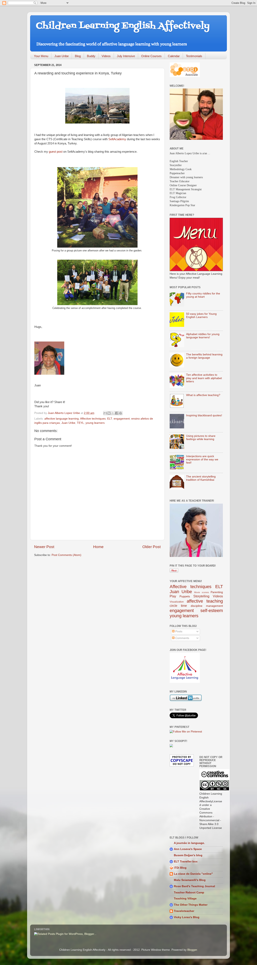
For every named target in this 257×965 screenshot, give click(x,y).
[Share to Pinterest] (120, 413)
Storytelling (201, 596)
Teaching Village (185, 898)
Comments (181, 638)
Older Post (151, 547)
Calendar (174, 56)
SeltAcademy (117, 139)
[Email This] (105, 413)
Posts (178, 631)
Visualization (177, 601)
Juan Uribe (61, 56)
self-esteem (211, 610)
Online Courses (151, 56)
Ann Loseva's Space (188, 849)
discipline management (207, 605)
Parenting (217, 592)
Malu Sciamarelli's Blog (190, 880)
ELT (109, 418)
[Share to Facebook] (117, 413)
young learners (95, 422)
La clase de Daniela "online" (193, 873)
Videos (106, 56)
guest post (55, 151)
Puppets (184, 596)
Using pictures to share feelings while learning (200, 437)
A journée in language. (189, 843)
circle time (178, 605)
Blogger (192, 949)
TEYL (80, 422)
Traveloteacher (184, 911)
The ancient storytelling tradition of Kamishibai (201, 478)
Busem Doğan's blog (188, 855)
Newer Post (44, 547)
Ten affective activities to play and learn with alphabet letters (204, 378)
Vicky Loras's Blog (186, 917)
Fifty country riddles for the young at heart (203, 295)
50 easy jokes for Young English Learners (201, 315)
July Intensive (126, 56)
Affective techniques (93, 418)
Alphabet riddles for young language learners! (202, 336)
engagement (122, 418)
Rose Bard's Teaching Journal (194, 886)
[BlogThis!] (109, 413)
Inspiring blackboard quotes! (204, 415)
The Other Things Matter (190, 904)
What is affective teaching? (203, 395)
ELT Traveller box (186, 861)
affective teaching (205, 601)
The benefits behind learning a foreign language (204, 356)
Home (98, 547)
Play (173, 596)
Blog (78, 56)
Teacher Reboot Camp (189, 892)
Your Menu (41, 56)
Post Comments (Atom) (66, 555)
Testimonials (194, 56)
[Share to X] (113, 413)
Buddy (91, 56)
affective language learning (61, 418)
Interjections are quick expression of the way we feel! (202, 459)
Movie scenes (201, 592)
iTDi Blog (180, 867)
